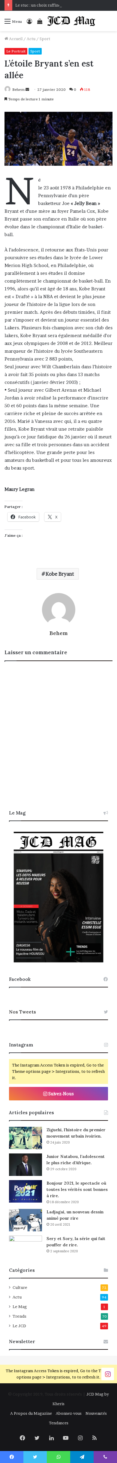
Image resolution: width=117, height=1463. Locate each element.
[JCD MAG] (71, 21)
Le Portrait (16, 51)
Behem (18, 89)
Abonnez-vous (69, 1413)
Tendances (58, 1422)
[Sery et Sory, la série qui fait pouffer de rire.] (25, 1247)
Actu (31, 38)
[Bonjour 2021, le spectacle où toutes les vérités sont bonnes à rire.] (25, 1191)
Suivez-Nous (60, 1093)
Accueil (15, 38)
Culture (20, 1287)
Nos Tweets (22, 1012)
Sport (45, 38)
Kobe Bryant (60, 574)
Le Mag (20, 1306)
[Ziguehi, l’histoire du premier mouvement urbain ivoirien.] (25, 1138)
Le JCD (19, 1325)
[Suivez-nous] (107, 1373)
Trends (19, 1316)
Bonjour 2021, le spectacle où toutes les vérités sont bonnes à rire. (77, 1189)
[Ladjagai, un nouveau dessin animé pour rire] (25, 1220)
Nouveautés (96, 1413)
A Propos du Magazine (31, 1413)
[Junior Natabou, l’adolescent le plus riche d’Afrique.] (25, 1164)
